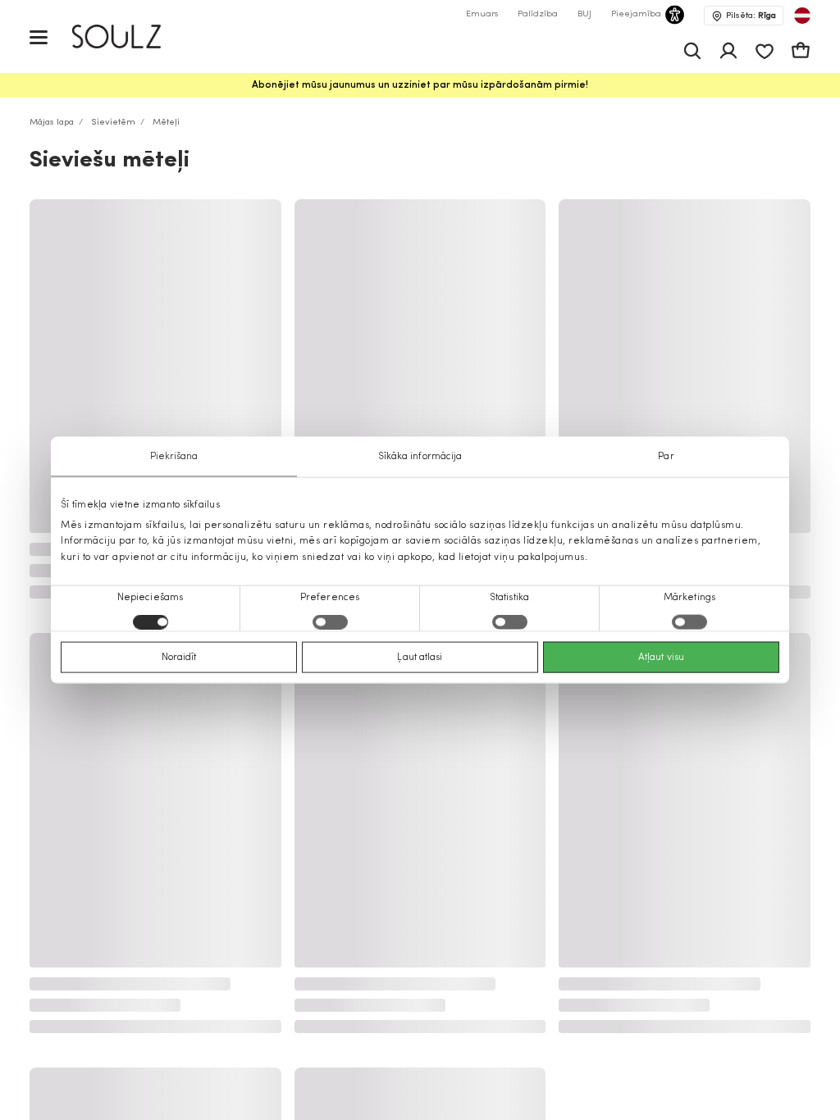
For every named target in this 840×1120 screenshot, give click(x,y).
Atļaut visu (661, 657)
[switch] (330, 621)
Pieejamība (636, 14)
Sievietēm (113, 122)
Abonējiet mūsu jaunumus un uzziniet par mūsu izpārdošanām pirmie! (420, 85)
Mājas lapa (52, 122)
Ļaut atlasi (419, 657)
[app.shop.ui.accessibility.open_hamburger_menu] (39, 36)
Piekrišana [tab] (174, 457)
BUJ (584, 14)
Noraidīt (179, 657)
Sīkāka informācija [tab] (420, 457)
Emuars (482, 14)
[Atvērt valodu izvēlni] (802, 15)
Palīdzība (538, 14)
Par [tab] (665, 457)
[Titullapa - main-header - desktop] (128, 36)
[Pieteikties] (728, 51)
